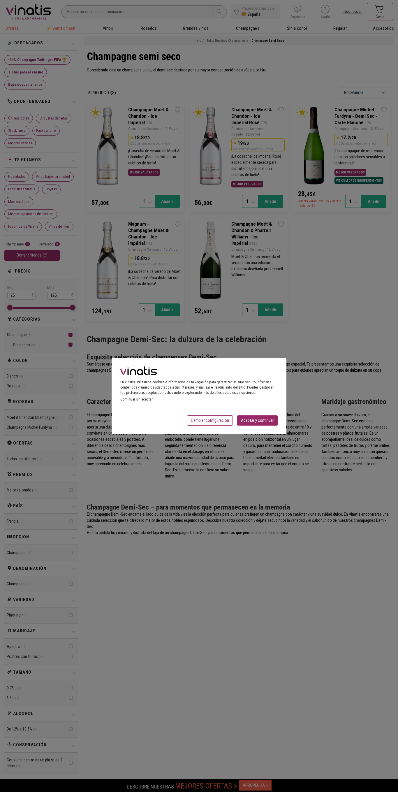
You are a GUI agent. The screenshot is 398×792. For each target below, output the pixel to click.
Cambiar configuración (210, 420)
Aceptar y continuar (257, 420)
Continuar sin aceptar (136, 399)
